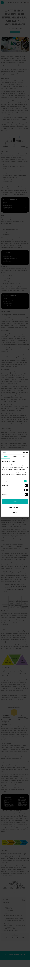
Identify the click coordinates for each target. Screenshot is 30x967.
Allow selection (15, 507)
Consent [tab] (5, 456)
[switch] (26, 485)
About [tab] (24, 456)
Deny (15, 512)
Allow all (15, 501)
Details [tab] (15, 456)
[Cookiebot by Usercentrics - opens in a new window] (22, 452)
